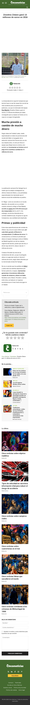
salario (10, 209)
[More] (25, 95)
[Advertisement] (15, 35)
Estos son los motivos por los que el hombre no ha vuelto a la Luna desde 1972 (19, 373)
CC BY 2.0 (11, 77)
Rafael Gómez (5, 491)
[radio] (7, 338)
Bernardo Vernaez (17, 419)
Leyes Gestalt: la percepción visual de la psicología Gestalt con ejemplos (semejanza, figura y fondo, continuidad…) (19, 396)
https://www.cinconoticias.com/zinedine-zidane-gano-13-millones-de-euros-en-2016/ (15, 319)
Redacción (16, 84)
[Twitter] (8, 672)
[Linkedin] (11, 672)
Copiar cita (9, 325)
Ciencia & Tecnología (18, 368)
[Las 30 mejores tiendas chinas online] (7, 383)
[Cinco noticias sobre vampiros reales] (15, 504)
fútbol (25, 266)
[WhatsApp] (17, 95)
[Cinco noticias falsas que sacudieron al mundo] (15, 564)
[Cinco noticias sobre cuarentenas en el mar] (15, 534)
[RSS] (20, 348)
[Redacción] (11, 83)
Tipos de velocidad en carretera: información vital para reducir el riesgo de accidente (15, 485)
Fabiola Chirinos (16, 386)
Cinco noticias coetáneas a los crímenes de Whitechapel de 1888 (14, 609)
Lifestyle (15, 380)
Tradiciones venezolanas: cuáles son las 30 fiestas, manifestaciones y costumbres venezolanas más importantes (19, 412)
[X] (10, 95)
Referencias (6, 292)
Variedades (13, 356)
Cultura (15, 405)
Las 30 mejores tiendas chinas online (19, 383)
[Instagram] (15, 348)
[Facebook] (13, 95)
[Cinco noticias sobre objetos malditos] (15, 441)
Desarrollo (16, 390)
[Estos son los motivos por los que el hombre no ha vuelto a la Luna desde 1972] (7, 371)
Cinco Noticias (5, 356)
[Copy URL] (21, 95)
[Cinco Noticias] (15, 666)
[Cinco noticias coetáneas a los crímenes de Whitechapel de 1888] (15, 594)
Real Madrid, (6, 110)
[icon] (6, 3)
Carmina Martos (16, 402)
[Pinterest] (17, 348)
